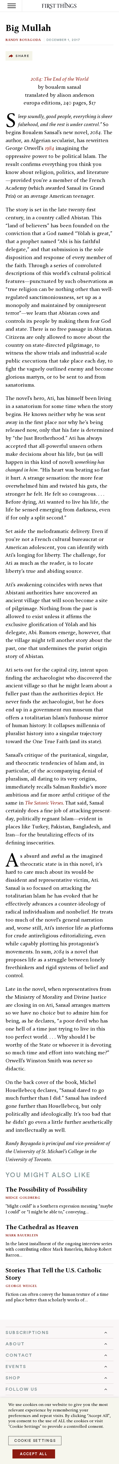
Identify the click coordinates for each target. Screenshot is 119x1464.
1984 (49, 148)
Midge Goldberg (23, 1197)
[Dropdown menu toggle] (59, 1332)
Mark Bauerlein (22, 1235)
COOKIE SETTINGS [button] (35, 1440)
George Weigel (21, 1286)
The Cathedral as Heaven (42, 1227)
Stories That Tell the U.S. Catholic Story (54, 1273)
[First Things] (59, 6)
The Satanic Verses (44, 803)
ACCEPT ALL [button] (34, 1454)
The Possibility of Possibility (46, 1189)
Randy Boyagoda (23, 40)
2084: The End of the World (60, 79)
